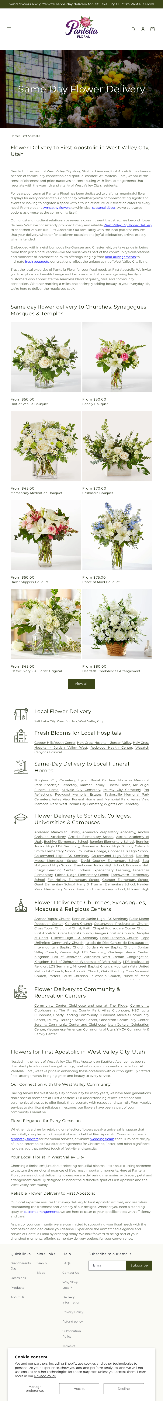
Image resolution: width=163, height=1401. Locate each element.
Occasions (18, 1278)
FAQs (66, 1263)
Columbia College (91, 851)
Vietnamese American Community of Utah (81, 1029)
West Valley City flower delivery (128, 225)
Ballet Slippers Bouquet (30, 582)
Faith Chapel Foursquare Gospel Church (116, 928)
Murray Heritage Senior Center (72, 1020)
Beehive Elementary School (66, 842)
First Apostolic (45, 933)
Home (15, 135)
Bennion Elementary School (112, 842)
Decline (124, 1389)
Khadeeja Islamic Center (128, 952)
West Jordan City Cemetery (80, 804)
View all (82, 684)
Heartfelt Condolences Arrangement (111, 671)
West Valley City (90, 721)
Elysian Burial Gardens (96, 780)
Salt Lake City (44, 721)
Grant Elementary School (54, 884)
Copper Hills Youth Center (55, 743)
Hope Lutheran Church (119, 938)
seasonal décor (103, 208)
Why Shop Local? (70, 1284)
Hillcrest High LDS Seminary (74, 938)
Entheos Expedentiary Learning (103, 870)
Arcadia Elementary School (91, 837)
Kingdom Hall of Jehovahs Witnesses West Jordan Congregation (91, 957)
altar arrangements (120, 257)
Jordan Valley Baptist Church (111, 947)
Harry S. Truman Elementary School (106, 884)
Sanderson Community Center (124, 1020)
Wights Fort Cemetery (121, 804)
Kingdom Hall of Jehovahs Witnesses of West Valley (77, 962)
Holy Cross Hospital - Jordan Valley (104, 743)
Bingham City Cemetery (54, 780)
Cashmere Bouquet (97, 493)
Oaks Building (112, 971)
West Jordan (67, 721)
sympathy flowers (56, 208)
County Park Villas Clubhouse (104, 1010)
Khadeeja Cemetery (60, 785)
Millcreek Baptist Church (92, 966)
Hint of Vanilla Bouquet (29, 404)
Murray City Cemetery (122, 790)
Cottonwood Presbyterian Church (121, 924)
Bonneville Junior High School (107, 846)
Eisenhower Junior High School (99, 865)
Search (42, 1263)
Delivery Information (71, 1299)
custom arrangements (41, 1212)
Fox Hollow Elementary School (74, 880)
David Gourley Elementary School (110, 861)
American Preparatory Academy (108, 832)
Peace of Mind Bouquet (101, 582)
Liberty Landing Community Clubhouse (84, 1015)
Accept (79, 1389)
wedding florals (102, 1139)
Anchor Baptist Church (52, 919)
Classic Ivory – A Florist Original (36, 671)
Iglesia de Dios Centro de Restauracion (117, 943)
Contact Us (70, 1273)
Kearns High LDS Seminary (82, 952)
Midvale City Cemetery (81, 790)
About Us (17, 1297)
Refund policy (72, 1321)
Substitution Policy (71, 1333)
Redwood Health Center (111, 747)
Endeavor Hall (137, 865)
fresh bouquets (37, 261)
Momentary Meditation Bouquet (36, 493)
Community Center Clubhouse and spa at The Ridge (80, 1005)
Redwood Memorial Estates (78, 794)
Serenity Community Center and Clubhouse (70, 1024)
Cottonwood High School (112, 856)
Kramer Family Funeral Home (105, 785)
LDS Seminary (60, 966)
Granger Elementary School (125, 880)
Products (17, 1288)
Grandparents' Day (21, 1265)
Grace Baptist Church (75, 933)
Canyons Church (78, 924)
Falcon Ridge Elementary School (82, 875)
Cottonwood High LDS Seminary (61, 856)
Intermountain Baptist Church (59, 947)
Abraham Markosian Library (57, 832)
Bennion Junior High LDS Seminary (100, 919)
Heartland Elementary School (101, 889)
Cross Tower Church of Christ (58, 928)
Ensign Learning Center (54, 870)
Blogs (41, 1273)
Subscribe (139, 1265)
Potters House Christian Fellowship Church (84, 976)
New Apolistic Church (82, 971)
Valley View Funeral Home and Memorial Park (90, 799)
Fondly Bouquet (95, 404)
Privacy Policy (45, 1376)
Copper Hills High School (128, 851)
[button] (9, 29)
